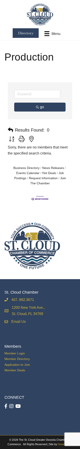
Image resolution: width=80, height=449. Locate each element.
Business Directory (26, 168)
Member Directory (17, 359)
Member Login (14, 353)
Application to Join (17, 364)
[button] (10, 130)
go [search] (42, 107)
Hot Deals (49, 173)
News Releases (53, 168)
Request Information (43, 178)
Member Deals (14, 370)
